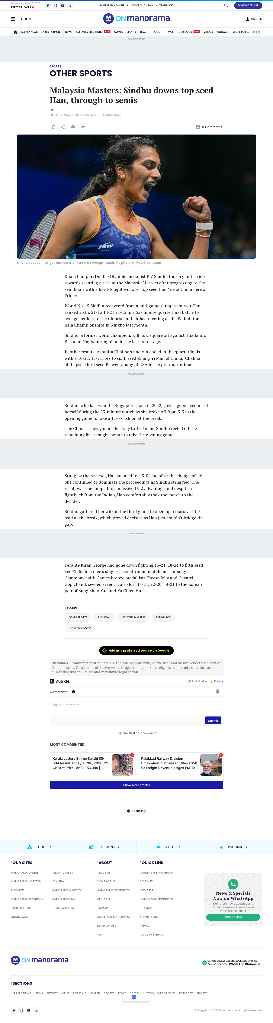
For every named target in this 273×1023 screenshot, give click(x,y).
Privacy (103, 908)
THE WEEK (17, 890)
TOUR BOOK (188, 32)
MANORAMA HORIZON (26, 881)
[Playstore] (156, 963)
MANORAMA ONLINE (112, 5)
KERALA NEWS (29, 32)
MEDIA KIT (103, 899)
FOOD (156, 32)
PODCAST (222, 32)
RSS (99, 935)
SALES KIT (146, 881)
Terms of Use (106, 926)
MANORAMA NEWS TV (67, 890)
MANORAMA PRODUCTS (113, 890)
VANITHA (58, 881)
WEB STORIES (241, 32)
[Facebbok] (14, 1010)
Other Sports (81, 73)
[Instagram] (55, 5)
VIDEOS (208, 32)
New (107, 31)
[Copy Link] (83, 127)
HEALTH (144, 32)
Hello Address (62, 873)
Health (95, 993)
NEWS (68, 32)
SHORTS (202, 993)
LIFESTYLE (79, 993)
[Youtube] (63, 5)
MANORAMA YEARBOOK (27, 899)
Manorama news (142, 5)
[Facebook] (48, 5)
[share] (63, 127)
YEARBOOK (166, 5)
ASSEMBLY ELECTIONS (93, 32)
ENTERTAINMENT (52, 32)
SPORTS (131, 32)
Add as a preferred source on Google (139, 650)
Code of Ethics (151, 935)
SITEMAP (146, 908)
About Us (103, 873)
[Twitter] (70, 5)
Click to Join (233, 917)
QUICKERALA (19, 917)
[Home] (15, 32)
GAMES (118, 32)
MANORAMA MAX (64, 899)
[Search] (226, 5)
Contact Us (106, 881)
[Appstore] (186, 963)
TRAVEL (168, 32)
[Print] (73, 127)
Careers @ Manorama (113, 917)
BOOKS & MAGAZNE (65, 908)
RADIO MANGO (21, 908)
